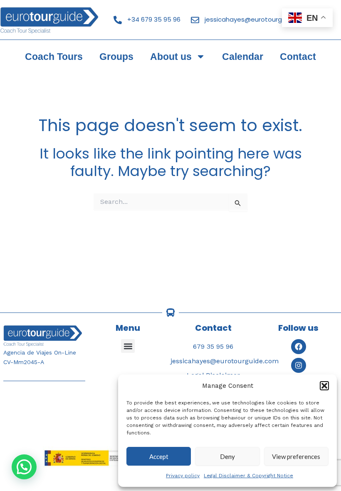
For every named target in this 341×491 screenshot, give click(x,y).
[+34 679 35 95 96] (118, 20)
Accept (158, 456)
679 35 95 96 (213, 346)
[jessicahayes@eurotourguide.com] (195, 20)
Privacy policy (183, 476)
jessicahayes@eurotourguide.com (258, 19)
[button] (324, 386)
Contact (298, 56)
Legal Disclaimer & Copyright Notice (248, 476)
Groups (116, 56)
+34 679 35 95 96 (153, 19)
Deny (227, 456)
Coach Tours (54, 56)
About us (171, 56)
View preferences (296, 456)
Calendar (242, 56)
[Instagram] (298, 365)
